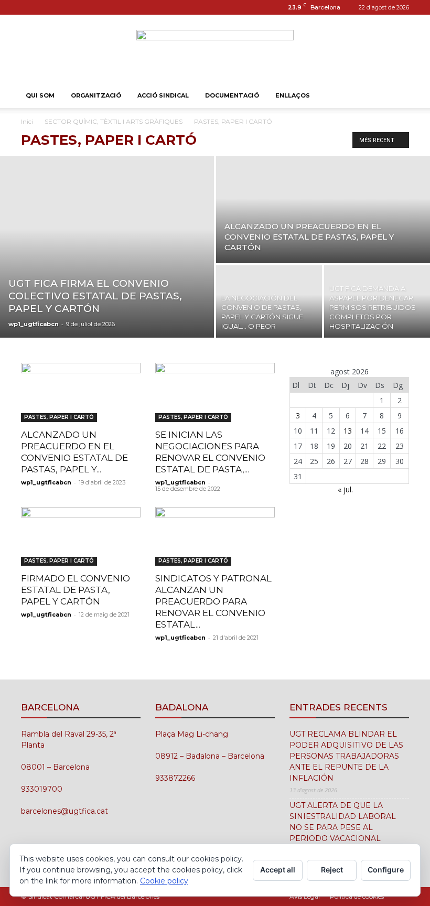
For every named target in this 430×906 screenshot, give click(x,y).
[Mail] (46, 7)
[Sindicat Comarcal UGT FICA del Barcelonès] (215, 49)
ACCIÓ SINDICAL (163, 95)
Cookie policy (164, 881)
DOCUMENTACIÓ (232, 95)
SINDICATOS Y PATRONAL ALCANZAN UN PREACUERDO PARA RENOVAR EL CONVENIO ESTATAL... (213, 601)
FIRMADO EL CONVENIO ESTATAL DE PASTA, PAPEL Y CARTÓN (75, 590)
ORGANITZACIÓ (96, 95)
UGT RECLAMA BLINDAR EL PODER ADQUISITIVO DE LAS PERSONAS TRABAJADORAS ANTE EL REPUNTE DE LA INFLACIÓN (346, 756)
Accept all (277, 869)
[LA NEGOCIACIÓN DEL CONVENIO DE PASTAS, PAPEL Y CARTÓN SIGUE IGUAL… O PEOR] (269, 302)
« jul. (345, 489)
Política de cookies (357, 896)
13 (347, 431)
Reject (332, 869)
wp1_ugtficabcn (33, 324)
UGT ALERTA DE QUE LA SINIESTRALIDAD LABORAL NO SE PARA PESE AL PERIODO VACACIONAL (342, 822)
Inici (27, 121)
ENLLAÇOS (292, 95)
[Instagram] (29, 7)
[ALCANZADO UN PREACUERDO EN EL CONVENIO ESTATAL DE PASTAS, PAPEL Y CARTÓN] (323, 209)
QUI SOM (40, 95)
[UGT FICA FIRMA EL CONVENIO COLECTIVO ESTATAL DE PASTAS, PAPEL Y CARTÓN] (107, 247)
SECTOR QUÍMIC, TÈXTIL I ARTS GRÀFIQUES (113, 121)
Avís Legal (304, 896)
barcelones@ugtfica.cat (64, 811)
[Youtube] (63, 7)
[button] (396, 96)
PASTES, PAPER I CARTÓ (59, 417)
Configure (386, 869)
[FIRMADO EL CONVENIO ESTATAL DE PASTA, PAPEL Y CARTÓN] (81, 536)
